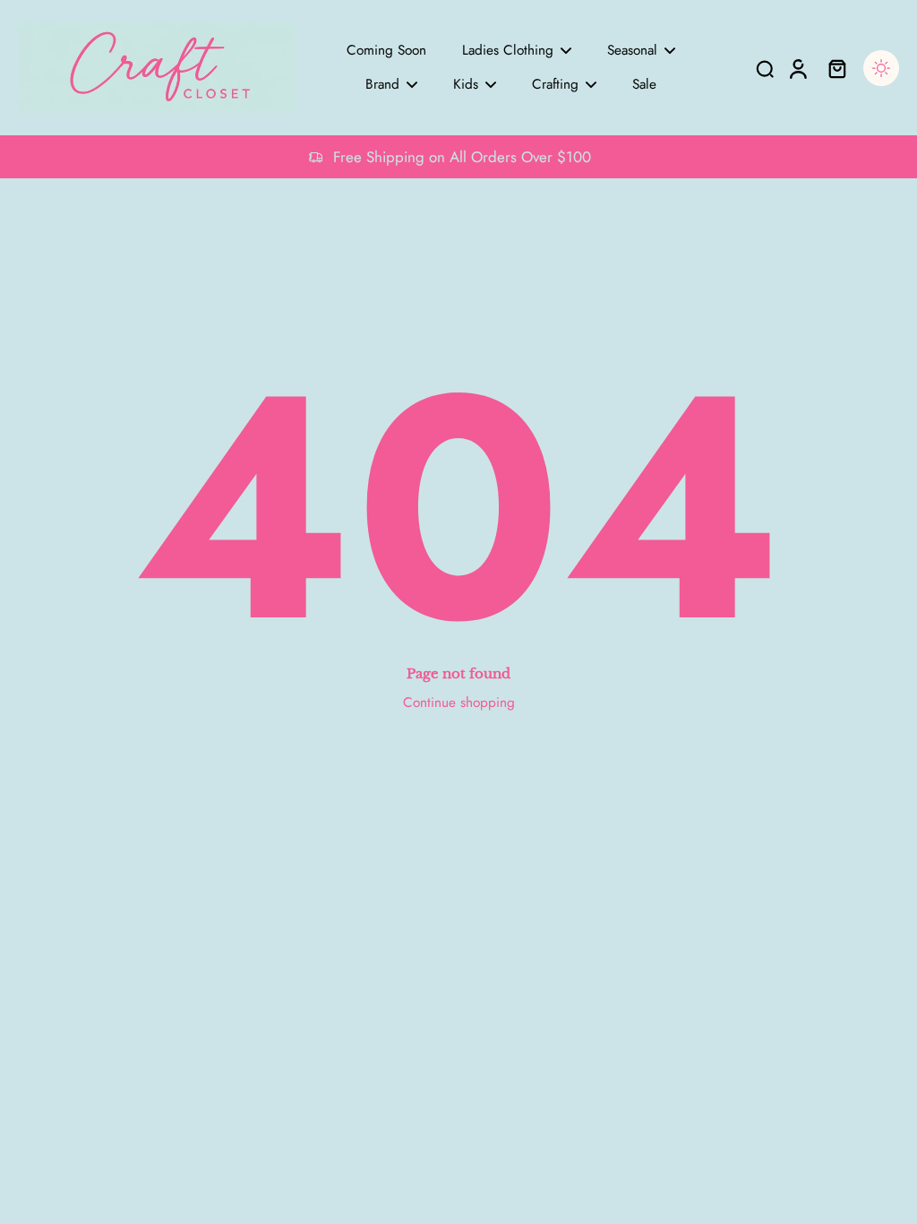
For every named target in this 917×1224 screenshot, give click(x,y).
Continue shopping (459, 702)
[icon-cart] (836, 68)
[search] (764, 68)
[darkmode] (881, 68)
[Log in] (797, 68)
